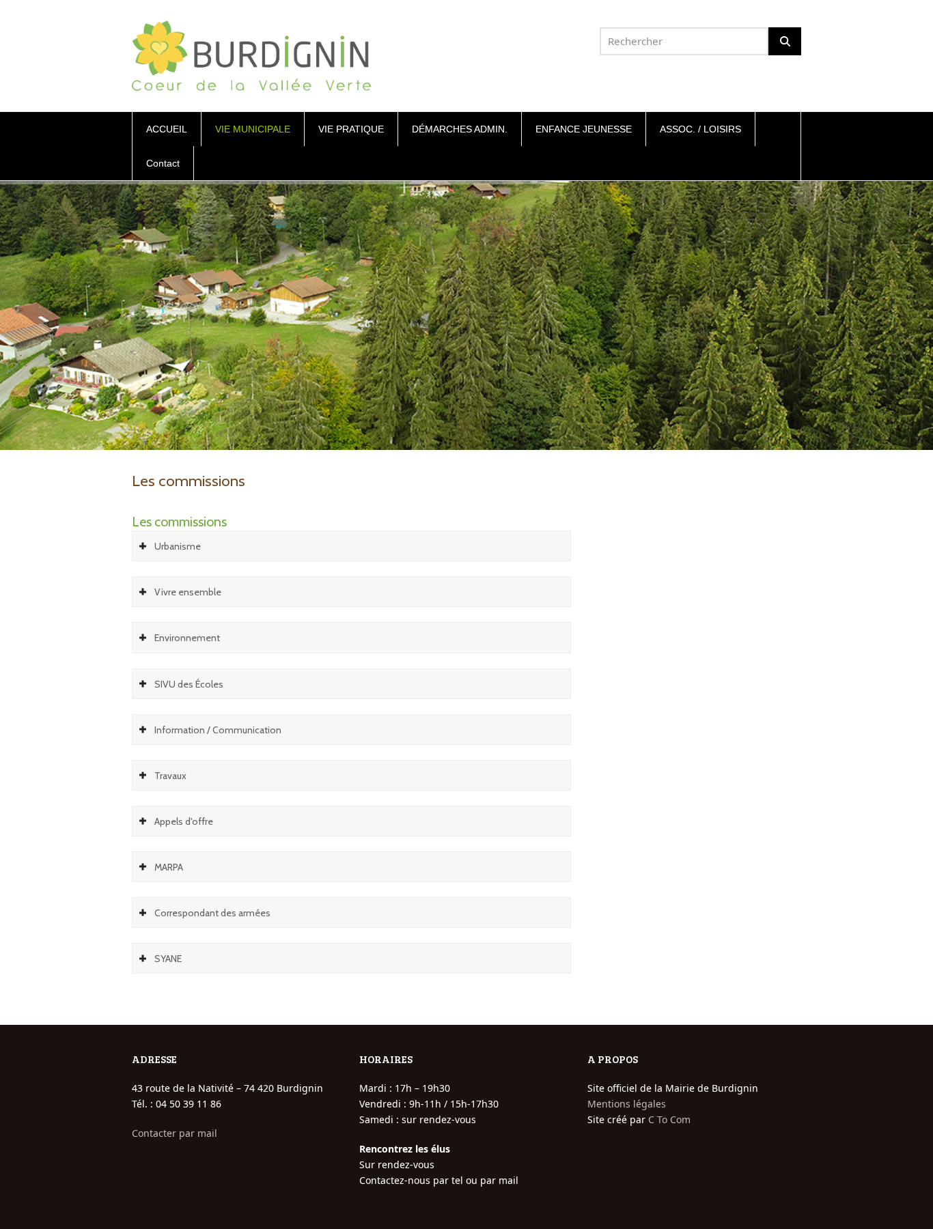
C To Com (669, 1119)
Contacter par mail (174, 1133)
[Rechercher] (784, 41)
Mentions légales (626, 1103)
